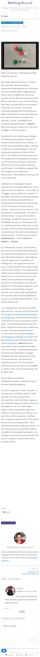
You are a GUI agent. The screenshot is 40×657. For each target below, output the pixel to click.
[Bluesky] (4, 650)
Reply (22, 611)
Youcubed (10, 340)
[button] (15, 62)
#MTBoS (30, 333)
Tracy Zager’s (8, 314)
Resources (33, 400)
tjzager (20, 588)
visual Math (12, 343)
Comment (32, 640)
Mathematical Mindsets (14, 337)
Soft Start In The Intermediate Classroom (30, 571)
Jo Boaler (29, 337)
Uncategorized (9, 523)
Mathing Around (20, 3)
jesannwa (19, 23)
